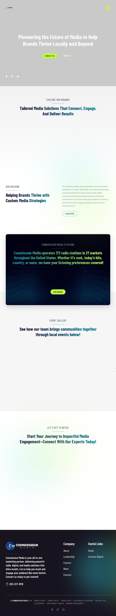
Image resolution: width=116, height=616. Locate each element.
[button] (107, 7)
